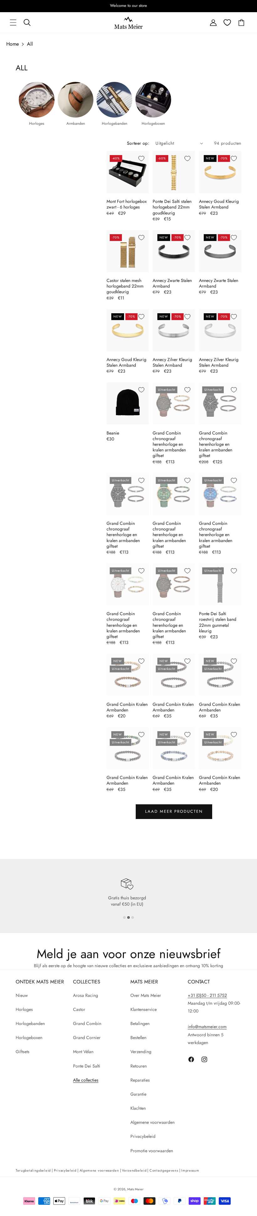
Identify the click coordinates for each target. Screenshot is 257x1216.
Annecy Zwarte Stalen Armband (172, 283)
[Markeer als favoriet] (141, 158)
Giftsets (22, 1051)
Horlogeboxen (29, 1037)
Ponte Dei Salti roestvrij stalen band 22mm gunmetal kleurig (217, 622)
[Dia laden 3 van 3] (132, 917)
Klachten (138, 1108)
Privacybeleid (142, 1136)
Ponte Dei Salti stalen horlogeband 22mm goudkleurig (172, 207)
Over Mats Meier (145, 995)
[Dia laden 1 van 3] (124, 917)
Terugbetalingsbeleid (33, 1170)
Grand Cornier (87, 1037)
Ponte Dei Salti (86, 1066)
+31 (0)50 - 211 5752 (207, 995)
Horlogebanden (30, 1023)
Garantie (138, 1094)
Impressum (190, 1170)
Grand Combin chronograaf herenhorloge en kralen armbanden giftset (169, 444)
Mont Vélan (83, 1051)
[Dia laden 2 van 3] (128, 917)
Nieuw (22, 995)
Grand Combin (87, 1023)
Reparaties (140, 1080)
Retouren (138, 1066)
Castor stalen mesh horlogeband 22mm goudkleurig (125, 286)
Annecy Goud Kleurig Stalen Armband (219, 204)
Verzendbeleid (134, 1170)
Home (12, 44)
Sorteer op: (138, 143)
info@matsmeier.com (207, 1026)
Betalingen (139, 1023)
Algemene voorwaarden (152, 1122)
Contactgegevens (163, 1170)
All (30, 44)
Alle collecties (85, 1080)
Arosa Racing (85, 995)
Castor (79, 1009)
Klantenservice (143, 1009)
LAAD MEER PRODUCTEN (174, 811)
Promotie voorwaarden (151, 1151)
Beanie (113, 433)
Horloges (24, 1009)
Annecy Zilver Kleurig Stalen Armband (172, 362)
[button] (13, 22)
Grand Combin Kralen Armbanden (127, 707)
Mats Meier (135, 1189)
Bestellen (138, 1037)
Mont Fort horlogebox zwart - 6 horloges (127, 204)
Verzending (140, 1051)
